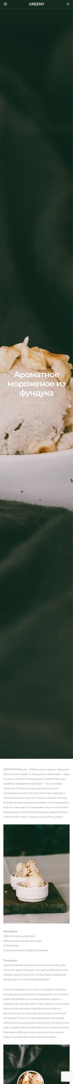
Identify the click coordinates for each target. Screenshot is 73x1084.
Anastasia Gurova (42, 403)
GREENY (36, 4)
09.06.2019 (25, 403)
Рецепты (36, 364)
